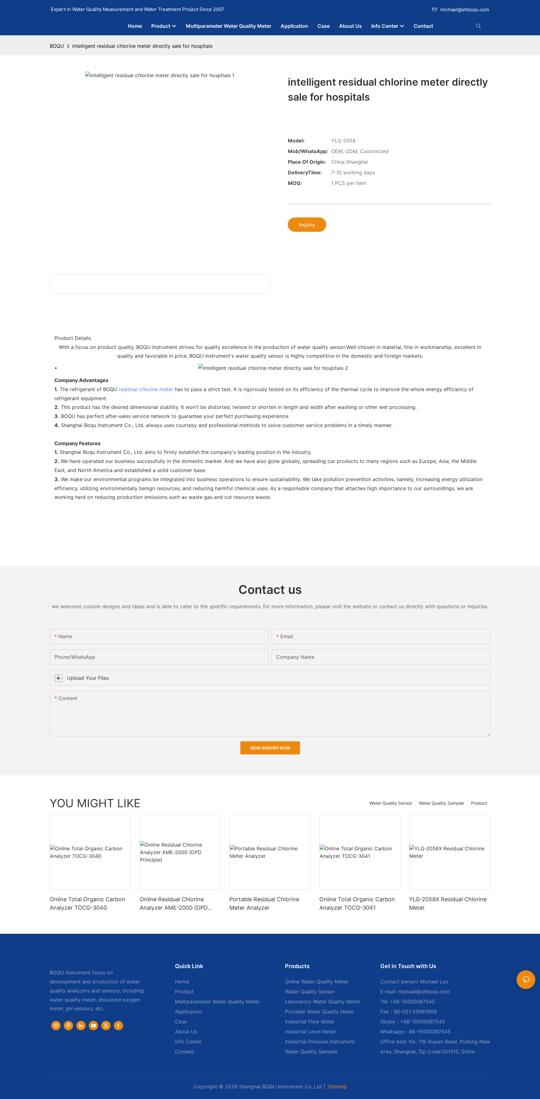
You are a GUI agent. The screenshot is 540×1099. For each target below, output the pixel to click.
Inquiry (307, 224)
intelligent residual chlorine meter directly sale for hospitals (142, 46)
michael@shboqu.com (464, 9)
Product (479, 803)
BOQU (57, 46)
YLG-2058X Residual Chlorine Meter (448, 903)
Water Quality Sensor (390, 803)
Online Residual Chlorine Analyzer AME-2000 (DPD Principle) (174, 904)
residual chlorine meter (146, 389)
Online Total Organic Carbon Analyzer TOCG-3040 (87, 903)
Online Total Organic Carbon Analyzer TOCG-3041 (357, 903)
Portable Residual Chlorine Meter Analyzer (264, 903)
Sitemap (337, 1086)
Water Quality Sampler (441, 803)
